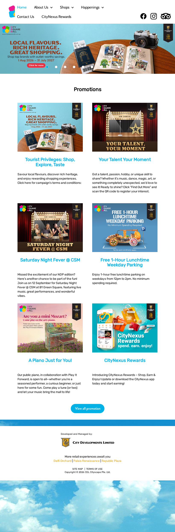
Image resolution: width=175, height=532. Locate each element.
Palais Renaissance (86, 461)
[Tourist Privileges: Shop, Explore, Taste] (87, 49)
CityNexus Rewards (56, 16)
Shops (64, 7)
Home (22, 7)
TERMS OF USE (94, 469)
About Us (41, 7)
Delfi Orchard (62, 461)
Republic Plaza (111, 461)
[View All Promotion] (87, 408)
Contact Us (25, 16)
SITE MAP (77, 469)
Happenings (90, 7)
